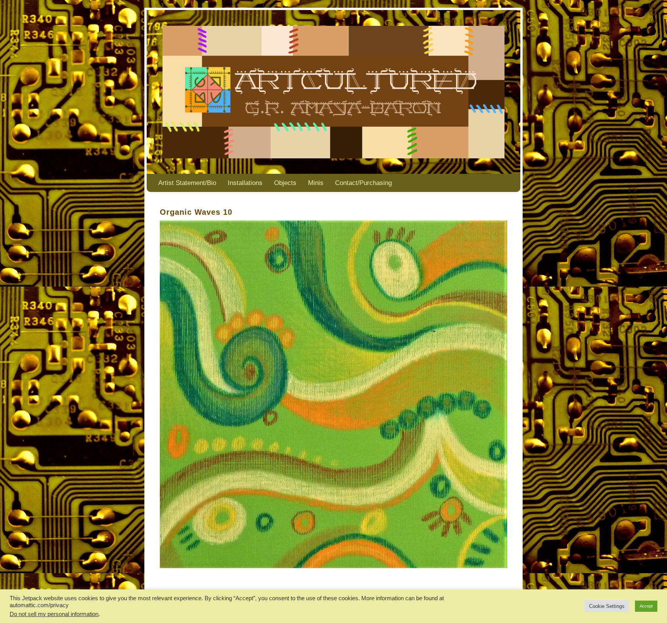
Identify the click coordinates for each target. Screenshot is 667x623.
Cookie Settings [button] (607, 606)
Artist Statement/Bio (187, 183)
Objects (285, 183)
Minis (315, 183)
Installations (245, 183)
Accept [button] (646, 606)
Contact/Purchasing (363, 183)
